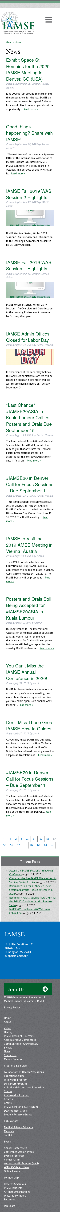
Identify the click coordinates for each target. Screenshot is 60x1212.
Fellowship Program (15, 1079)
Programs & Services (16, 1065)
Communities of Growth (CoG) (21, 1043)
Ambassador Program (16, 1095)
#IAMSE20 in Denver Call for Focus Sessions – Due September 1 (29, 484)
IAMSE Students (13, 1187)
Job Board (10, 1205)
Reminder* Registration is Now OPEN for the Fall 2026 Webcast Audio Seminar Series (32, 901)
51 (34, 838)
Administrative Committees (20, 1039)
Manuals (9, 1131)
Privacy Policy (12, 1007)
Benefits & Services (15, 1184)
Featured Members (15, 1195)
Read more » (31, 109)
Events (8, 1141)
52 (41, 838)
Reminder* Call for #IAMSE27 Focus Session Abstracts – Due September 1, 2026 (31, 890)
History (8, 1032)
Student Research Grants (18, 1114)
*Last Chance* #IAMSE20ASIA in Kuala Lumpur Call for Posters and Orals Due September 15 (29, 417)
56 (11, 845)
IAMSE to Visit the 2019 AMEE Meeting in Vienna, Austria (29, 544)
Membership (11, 1177)
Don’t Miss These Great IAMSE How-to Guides (30, 725)
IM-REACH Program (15, 1083)
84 (45, 845)
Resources (10, 1199)
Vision (7, 1028)
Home (7, 1018)
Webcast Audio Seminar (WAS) (21, 1163)
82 (31, 845)
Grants (8, 1103)
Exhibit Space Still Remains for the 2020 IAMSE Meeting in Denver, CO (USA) (28, 69)
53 (47, 838)
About (7, 1021)
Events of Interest (14, 1155)
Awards (8, 1099)
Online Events (12, 1171)
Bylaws (8, 1047)
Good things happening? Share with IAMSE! (29, 132)
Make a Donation (13, 1059)
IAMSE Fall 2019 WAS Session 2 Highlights (28, 194)
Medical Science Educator (18, 1127)
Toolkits (8, 1135)
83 (38, 845)
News (18, 42)
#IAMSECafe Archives (16, 1167)
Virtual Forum (12, 1159)
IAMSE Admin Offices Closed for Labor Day (27, 336)
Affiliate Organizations (17, 1191)
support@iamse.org (16, 955)
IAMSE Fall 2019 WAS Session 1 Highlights (28, 265)
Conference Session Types (19, 1151)
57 (18, 845)
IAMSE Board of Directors (18, 1036)
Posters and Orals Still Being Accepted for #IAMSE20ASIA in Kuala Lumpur (28, 608)
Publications (11, 1121)
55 (4, 845)
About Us (10, 42)
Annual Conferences (15, 1148)
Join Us (16, 989)
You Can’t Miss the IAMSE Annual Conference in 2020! (26, 671)
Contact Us (10, 1055)
